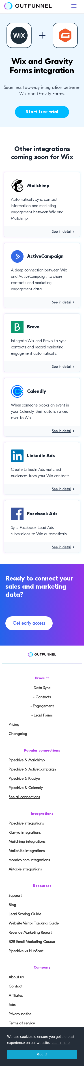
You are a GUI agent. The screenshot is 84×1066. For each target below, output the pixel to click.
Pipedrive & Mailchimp (27, 760)
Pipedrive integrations (26, 823)
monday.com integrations (29, 860)
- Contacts (42, 697)
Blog (12, 905)
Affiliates (16, 995)
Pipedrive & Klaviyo (24, 778)
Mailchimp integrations (27, 841)
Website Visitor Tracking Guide (34, 923)
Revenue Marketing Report (30, 932)
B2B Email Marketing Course (32, 942)
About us (16, 977)
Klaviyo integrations (25, 832)
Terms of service (22, 1023)
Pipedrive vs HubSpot (26, 951)
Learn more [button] (61, 1043)
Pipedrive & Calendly (26, 788)
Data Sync (42, 688)
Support (15, 895)
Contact (15, 986)
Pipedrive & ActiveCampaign (32, 769)
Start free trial (42, 111)
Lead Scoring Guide (25, 914)
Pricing (14, 724)
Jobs (12, 1005)
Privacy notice (20, 1014)
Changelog (18, 734)
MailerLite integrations (27, 851)
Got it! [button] (42, 1054)
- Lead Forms (42, 715)
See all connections (24, 797)
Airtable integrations (25, 869)
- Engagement (42, 706)
